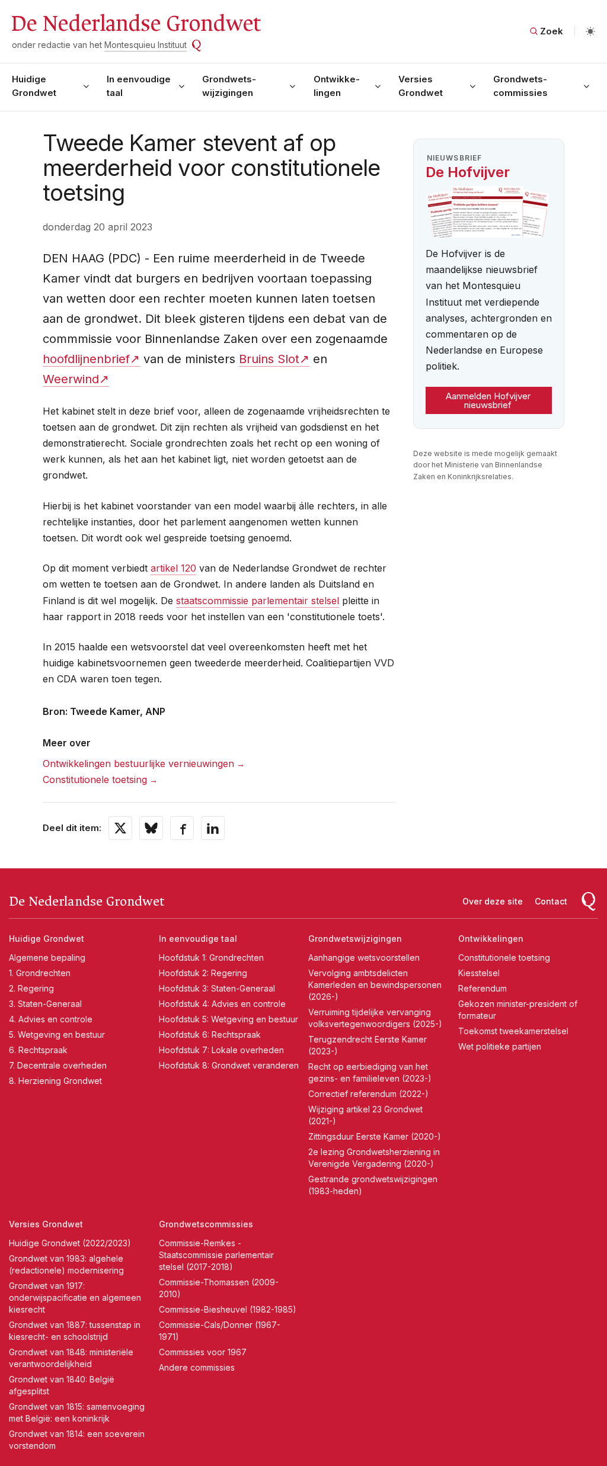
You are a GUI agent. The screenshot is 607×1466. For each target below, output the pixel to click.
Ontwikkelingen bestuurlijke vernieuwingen (138, 763)
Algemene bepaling (47, 957)
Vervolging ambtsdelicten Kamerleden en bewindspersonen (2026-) (375, 985)
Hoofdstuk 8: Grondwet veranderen (229, 1065)
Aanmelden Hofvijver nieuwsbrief (488, 400)
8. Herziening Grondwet (55, 1081)
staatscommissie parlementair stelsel (257, 601)
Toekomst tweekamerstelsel (513, 1031)
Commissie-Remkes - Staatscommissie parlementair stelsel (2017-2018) (216, 1255)
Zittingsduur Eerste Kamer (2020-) (374, 1136)
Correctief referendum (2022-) (368, 1094)
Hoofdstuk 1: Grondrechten (211, 957)
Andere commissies (197, 1367)
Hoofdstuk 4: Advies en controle (222, 1004)
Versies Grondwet (420, 85)
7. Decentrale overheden (58, 1065)
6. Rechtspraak (38, 1050)
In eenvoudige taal (139, 85)
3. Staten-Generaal (45, 1004)
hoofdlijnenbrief (86, 359)
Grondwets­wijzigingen (229, 85)
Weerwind (71, 379)
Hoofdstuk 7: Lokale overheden (221, 1050)
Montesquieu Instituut (145, 45)
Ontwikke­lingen (337, 85)
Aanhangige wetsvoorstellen (364, 957)
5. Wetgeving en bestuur (57, 1034)
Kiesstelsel (479, 973)
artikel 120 (173, 568)
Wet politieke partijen (499, 1046)
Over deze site (492, 901)
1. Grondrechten (40, 973)
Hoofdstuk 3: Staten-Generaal (217, 988)
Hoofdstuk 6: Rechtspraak (210, 1034)
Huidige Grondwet (34, 85)
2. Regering (31, 988)
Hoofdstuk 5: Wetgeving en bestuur (228, 1019)
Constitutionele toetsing (95, 779)
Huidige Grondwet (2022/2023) (70, 1243)
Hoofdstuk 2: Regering (203, 973)
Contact (551, 901)
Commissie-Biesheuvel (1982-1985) (227, 1309)
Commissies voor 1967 (203, 1352)
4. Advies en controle (50, 1019)
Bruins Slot (269, 359)
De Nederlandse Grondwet (135, 23)
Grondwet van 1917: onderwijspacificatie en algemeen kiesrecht (75, 1297)
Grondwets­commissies (520, 85)
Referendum (482, 988)
